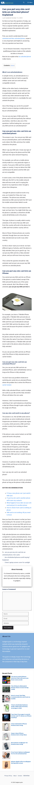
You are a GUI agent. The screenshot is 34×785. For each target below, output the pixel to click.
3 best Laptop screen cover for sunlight (17, 562)
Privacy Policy (8, 775)
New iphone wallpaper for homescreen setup (19, 743)
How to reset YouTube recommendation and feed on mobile (20, 697)
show (12, 65)
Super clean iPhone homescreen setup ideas (19, 734)
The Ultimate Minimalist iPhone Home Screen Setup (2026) (20, 687)
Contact (20, 775)
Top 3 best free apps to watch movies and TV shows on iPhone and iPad (21, 715)
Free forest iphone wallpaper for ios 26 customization (20, 753)
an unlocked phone (25, 56)
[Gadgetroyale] (7, 2)
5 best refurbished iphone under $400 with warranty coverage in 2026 (19, 706)
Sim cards (16, 555)
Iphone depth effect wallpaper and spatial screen (21, 762)
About (15, 775)
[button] (24, 2)
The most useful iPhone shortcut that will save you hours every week (19, 678)
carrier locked (6, 385)
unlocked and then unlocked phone (13, 38)
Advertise (26, 775)
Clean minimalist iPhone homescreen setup (19, 724)
